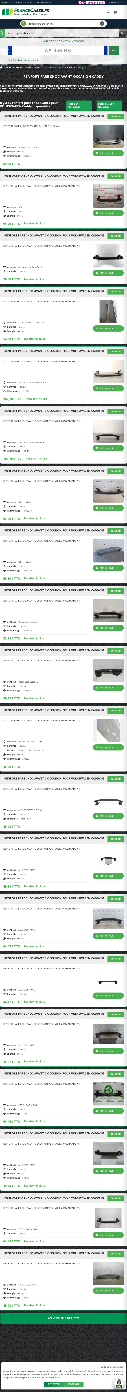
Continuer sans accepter (112, 1366)
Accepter (54, 1384)
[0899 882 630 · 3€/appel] (91, 2)
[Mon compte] (108, 12)
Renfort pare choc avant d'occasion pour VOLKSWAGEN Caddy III (54, 115)
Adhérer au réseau (117, 2)
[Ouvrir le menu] (122, 12)
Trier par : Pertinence (79, 105)
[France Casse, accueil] (25, 12)
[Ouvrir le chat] (119, 1385)
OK (114, 50)
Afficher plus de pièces (63, 1318)
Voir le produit (107, 153)
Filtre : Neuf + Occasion (109, 105)
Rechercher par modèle (23, 60)
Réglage (73, 1384)
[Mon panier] (115, 12)
